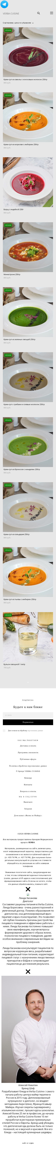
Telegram (28, 809)
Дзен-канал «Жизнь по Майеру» (28, 815)
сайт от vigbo (28, 1143)
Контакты (28, 784)
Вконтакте (28, 802)
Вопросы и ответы (28, 791)
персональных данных (35, 730)
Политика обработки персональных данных (28, 766)
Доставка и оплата (28, 746)
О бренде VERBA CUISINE (28, 771)
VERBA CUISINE (11, 13)
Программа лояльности (28, 752)
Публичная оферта (28, 759)
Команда (28, 778)
